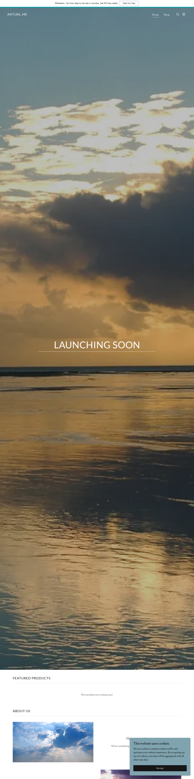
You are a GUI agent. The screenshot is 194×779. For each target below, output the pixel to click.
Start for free (129, 3)
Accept (160, 768)
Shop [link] (167, 14)
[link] (17, 14)
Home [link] (155, 14)
